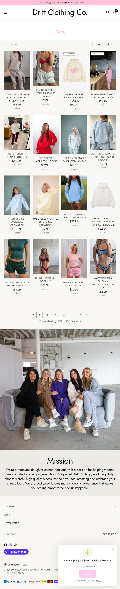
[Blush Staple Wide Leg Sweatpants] (103, 70)
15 (80, 315)
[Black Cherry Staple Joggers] (17, 132)
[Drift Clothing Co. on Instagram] (11, 545)
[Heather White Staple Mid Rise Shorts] (46, 68)
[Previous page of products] (33, 315)
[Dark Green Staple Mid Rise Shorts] (17, 258)
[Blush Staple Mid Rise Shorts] (74, 258)
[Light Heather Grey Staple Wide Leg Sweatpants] (17, 70)
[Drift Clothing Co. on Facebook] (6, 545)
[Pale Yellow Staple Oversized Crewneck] (46, 195)
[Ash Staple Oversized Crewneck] (17, 195)
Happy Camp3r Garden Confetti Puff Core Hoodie (103, 221)
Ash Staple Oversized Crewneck (17, 221)
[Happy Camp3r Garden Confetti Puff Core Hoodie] (103, 194)
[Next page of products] (87, 315)
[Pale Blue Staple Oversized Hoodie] (74, 192)
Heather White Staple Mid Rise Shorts (45, 93)
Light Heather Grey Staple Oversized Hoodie (103, 156)
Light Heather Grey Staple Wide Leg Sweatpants (17, 97)
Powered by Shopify (14, 573)
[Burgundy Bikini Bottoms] (46, 256)
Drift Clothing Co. (31, 570)
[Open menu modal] (5, 12)
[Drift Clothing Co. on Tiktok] (16, 545)
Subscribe (109, 534)
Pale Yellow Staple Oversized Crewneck (45, 221)
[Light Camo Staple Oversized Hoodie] (74, 134)
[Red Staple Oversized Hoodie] (46, 134)
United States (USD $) (18, 565)
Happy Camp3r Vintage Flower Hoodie (74, 97)
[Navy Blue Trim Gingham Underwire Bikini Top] (103, 256)
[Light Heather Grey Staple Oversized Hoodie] (103, 132)
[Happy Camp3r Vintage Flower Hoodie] (74, 70)
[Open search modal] (108, 12)
